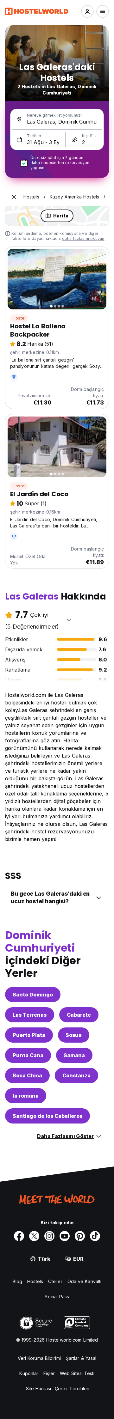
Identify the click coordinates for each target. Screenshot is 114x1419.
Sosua (74, 1035)
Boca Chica (27, 1075)
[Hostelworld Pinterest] (80, 1236)
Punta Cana (28, 1055)
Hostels (35, 1281)
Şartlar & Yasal (81, 1358)
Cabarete (79, 1015)
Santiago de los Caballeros (47, 1116)
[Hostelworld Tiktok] (95, 1236)
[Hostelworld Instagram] (49, 1236)
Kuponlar (28, 1373)
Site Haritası (38, 1388)
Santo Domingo (33, 994)
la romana (26, 1096)
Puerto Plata (29, 1035)
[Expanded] (14, 196)
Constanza (76, 1075)
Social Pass (57, 1296)
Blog (17, 1281)
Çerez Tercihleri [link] (72, 1388)
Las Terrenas (30, 1015)
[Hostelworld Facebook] (19, 1236)
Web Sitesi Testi (77, 1373)
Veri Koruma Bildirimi (39, 1358)
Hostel (19, 318)
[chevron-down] (69, 620)
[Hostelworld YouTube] (65, 1236)
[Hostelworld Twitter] (34, 1236)
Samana (74, 1055)
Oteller (55, 1281)
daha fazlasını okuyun (83, 238)
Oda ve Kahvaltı (84, 1281)
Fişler (49, 1373)
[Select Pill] (87, 11)
